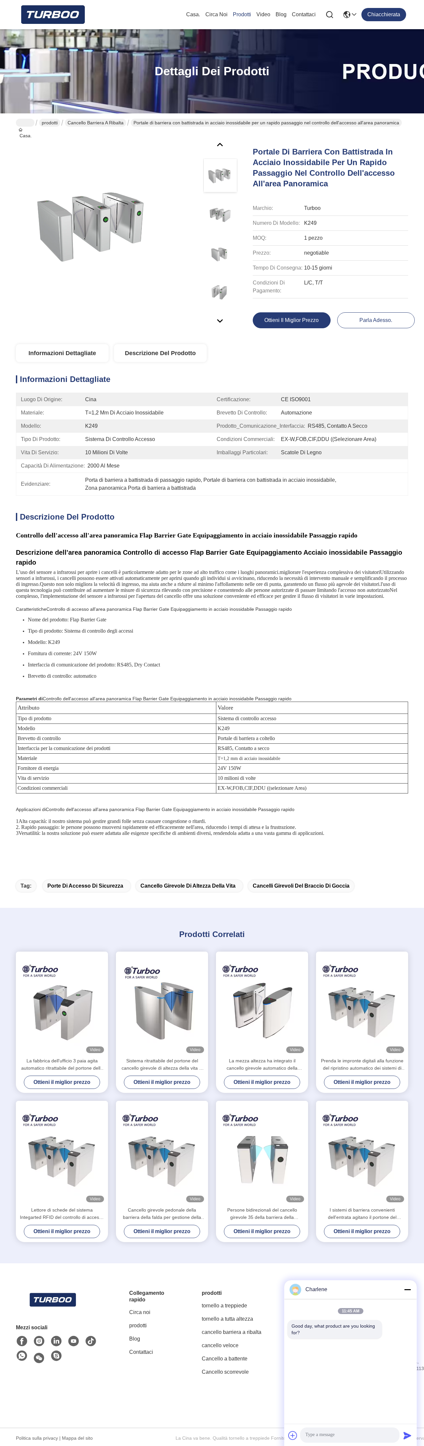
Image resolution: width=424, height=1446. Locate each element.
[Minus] (407, 1289)
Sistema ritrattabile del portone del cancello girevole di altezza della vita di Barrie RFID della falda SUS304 (162, 1065)
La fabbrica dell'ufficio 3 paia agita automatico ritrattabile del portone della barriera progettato (62, 1065)
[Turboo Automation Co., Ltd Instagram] (39, 1341)
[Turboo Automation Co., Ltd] (52, 14)
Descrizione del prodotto (160, 353)
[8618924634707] (22, 1356)
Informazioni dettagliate (62, 353)
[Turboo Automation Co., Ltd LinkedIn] (56, 1341)
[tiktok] (91, 1341)
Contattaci (304, 14)
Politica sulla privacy (37, 1438)
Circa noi (216, 14)
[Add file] (292, 1435)
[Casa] (52, 1300)
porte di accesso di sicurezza (85, 886)
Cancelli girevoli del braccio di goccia (301, 886)
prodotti (242, 14)
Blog (281, 14)
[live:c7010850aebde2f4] (56, 1356)
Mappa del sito (77, 1438)
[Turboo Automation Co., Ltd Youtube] (74, 1341)
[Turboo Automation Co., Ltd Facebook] (22, 1341)
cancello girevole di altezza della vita (188, 886)
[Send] (407, 1435)
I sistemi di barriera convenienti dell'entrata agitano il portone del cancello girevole (362, 1214)
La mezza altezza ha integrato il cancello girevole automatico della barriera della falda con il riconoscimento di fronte (262, 1065)
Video (263, 14)
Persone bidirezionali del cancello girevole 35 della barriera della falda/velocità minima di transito (262, 1214)
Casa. (193, 14)
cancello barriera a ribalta (96, 122)
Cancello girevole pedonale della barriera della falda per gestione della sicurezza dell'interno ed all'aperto (162, 1214)
